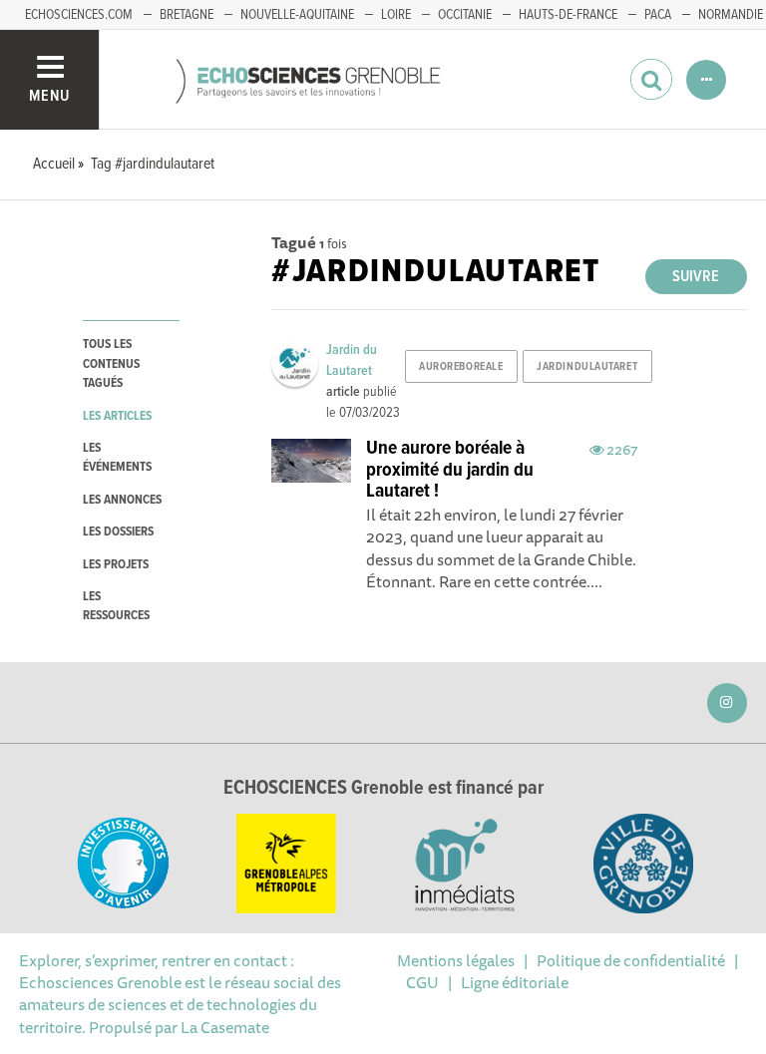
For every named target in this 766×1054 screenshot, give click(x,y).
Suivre (695, 276)
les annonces (122, 500)
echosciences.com (79, 15)
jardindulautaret (587, 367)
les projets (116, 564)
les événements (117, 458)
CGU (422, 982)
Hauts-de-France (568, 15)
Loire (396, 15)
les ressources (116, 606)
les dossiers (118, 532)
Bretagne (186, 15)
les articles (117, 416)
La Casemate (225, 1027)
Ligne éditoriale (515, 982)
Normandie (730, 15)
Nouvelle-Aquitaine (297, 15)
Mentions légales (456, 960)
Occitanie (465, 15)
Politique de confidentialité (631, 960)
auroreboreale (461, 367)
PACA (657, 15)
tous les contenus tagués (111, 364)
